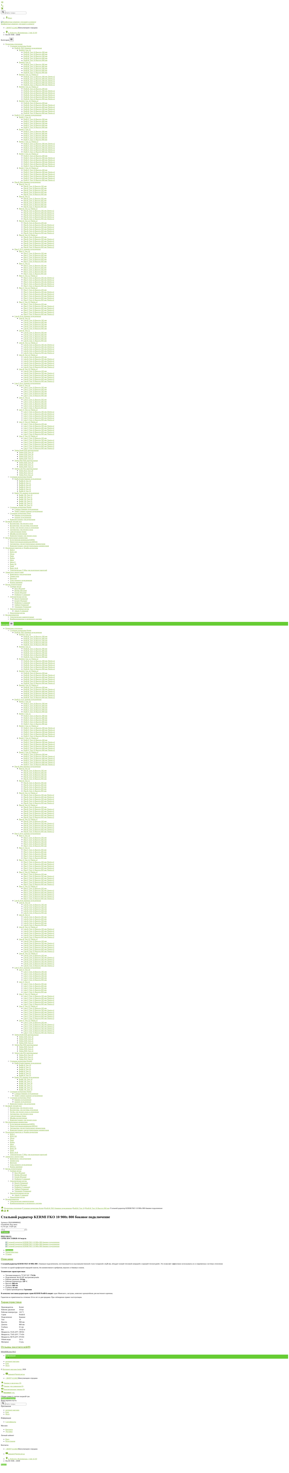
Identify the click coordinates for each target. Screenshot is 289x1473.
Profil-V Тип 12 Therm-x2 (28, 142)
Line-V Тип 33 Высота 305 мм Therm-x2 (38, 440)
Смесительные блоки (18, 532)
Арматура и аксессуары (14, 572)
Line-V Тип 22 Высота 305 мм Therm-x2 (38, 426)
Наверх (4, 1465)
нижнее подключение (22, 517)
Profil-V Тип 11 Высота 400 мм (35, 133)
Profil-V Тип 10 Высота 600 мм (35, 125)
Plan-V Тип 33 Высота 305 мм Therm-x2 (38, 306)
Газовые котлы (15, 586)
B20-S (12, 550)
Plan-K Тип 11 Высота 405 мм (34, 200)
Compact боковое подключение (26, 509)
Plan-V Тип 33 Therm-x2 (28, 302)
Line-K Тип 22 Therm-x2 (28, 355)
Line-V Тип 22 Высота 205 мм (35, 424)
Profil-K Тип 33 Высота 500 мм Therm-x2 (39, 109)
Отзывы (8, 1254)
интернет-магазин (12, 1361)
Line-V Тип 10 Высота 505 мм (35, 391)
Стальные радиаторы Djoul (20, 513)
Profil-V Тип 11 (25, 129)
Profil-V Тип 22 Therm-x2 (28, 154)
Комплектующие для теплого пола (23, 536)
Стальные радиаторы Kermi (20, 46)
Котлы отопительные (13, 584)
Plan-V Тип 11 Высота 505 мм (34, 270)
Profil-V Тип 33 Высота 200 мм (35, 170)
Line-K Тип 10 (24, 318)
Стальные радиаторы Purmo (20, 507)
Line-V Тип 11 (24, 398)
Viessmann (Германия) (22, 607)
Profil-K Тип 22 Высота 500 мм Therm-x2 (39, 95)
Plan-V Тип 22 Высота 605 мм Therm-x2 (38, 298)
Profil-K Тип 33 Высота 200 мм (35, 103)
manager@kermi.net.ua (15, 1374)
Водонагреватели (12, 615)
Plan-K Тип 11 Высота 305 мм (34, 198)
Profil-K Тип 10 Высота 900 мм (35, 60)
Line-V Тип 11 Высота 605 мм (35, 406)
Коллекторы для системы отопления (24, 526)
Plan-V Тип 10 (24, 251)
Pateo (12, 556)
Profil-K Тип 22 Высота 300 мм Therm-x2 (39, 91)
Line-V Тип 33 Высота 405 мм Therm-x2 (38, 442)
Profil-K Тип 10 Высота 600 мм (35, 58)
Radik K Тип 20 (25, 485)
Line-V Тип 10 (24, 385)
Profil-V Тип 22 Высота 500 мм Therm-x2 (39, 162)
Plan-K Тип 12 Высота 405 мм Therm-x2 (38, 213)
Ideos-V (13, 562)
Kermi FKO (11, 1352)
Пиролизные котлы (17, 613)
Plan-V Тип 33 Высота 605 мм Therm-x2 (38, 312)
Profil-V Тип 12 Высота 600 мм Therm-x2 (39, 150)
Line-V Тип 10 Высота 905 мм (35, 395)
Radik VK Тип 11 (25, 497)
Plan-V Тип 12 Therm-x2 (28, 276)
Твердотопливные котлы (19, 609)
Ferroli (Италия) (20, 593)
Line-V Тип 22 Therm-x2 (28, 422)
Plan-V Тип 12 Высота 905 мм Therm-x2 (38, 286)
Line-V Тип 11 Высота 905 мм (35, 408)
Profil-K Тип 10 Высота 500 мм (35, 56)
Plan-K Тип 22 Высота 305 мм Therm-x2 (38, 225)
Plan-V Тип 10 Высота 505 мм (35, 257)
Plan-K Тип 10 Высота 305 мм (35, 186)
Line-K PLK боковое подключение (27, 316)
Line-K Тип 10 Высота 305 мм (35, 320)
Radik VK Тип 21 (25, 501)
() (11, 1383)
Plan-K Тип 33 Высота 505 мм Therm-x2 (38, 243)
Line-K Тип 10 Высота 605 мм (35, 326)
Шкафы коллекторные (18, 534)
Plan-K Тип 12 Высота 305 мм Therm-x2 (38, 211)
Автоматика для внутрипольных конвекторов (27, 544)
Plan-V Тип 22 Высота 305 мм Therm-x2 (38, 292)
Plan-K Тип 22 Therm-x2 (28, 221)
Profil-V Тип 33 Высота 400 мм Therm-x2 (39, 174)
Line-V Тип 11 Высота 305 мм (35, 400)
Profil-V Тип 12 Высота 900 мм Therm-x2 (39, 152)
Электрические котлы (18, 597)
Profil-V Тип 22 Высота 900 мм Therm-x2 (39, 166)
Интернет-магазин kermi (12, 1369)
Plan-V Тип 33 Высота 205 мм (35, 304)
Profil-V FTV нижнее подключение (27, 115)
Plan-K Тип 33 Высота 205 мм (35, 237)
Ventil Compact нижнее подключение (28, 511)
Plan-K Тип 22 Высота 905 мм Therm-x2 (38, 233)
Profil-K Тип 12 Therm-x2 (28, 75)
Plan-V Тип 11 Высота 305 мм (34, 265)
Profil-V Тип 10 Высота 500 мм (35, 123)
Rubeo (12, 558)
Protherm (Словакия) (22, 595)
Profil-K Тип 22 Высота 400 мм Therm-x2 (39, 93)
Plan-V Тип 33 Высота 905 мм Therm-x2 (38, 314)
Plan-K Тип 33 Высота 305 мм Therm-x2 (38, 239)
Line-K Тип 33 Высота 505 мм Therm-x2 (38, 377)
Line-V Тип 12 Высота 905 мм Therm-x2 (38, 420)
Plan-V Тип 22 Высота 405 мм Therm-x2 (38, 294)
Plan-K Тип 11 (24, 196)
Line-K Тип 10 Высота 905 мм (35, 328)
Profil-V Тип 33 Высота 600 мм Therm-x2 (39, 178)
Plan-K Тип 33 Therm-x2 (28, 235)
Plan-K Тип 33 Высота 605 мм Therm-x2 (38, 245)
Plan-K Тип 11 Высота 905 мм (34, 207)
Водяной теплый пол (13, 521)
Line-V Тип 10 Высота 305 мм (35, 387)
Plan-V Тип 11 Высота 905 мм (34, 274)
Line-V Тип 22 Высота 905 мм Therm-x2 (38, 434)
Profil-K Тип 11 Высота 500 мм (35, 68)
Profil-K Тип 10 (25, 50)
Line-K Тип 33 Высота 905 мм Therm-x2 (38, 381)
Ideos (12, 560)
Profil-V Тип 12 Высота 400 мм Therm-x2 (39, 146)
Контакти (9, 1429)
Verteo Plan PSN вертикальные (26, 461)
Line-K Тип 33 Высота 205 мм (35, 371)
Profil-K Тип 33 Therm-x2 (28, 101)
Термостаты (14, 576)
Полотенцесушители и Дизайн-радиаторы (21, 548)
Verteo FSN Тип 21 (26, 456)
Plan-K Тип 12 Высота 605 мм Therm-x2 (38, 217)
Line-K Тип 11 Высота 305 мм (35, 333)
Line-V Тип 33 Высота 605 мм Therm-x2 (38, 446)
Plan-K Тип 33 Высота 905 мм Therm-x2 (38, 247)
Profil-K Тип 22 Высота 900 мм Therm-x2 (39, 99)
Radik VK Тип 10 (25, 495)
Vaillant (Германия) (21, 605)
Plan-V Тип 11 (24, 263)
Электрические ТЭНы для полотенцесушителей (28, 570)
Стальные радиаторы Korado (21, 477)
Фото (7, 1365)
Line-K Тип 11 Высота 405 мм (35, 335)
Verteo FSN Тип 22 (26, 458)
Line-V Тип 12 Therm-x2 (28, 410)
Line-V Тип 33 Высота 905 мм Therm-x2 (38, 448)
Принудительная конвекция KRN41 (24, 542)
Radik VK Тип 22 (25, 503)
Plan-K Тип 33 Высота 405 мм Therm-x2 (38, 241)
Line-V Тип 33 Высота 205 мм (35, 438)
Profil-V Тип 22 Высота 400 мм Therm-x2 (39, 160)
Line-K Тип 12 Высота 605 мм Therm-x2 (38, 351)
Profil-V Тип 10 (25, 117)
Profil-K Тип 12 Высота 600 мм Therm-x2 (39, 83)
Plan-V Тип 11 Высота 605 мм (34, 272)
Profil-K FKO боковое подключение (28, 48)
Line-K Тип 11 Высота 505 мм (35, 337)
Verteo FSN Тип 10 (26, 452)
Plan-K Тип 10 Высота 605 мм (35, 192)
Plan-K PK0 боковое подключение (27, 182)
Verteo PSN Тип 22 (26, 467)
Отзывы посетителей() (15, 1346)
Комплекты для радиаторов (20, 574)
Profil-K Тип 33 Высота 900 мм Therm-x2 (39, 113)
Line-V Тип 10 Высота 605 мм (35, 393)
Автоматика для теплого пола (21, 530)
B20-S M (13, 552)
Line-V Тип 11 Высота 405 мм (35, 402)
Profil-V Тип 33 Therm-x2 (28, 168)
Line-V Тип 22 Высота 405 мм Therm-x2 (38, 428)
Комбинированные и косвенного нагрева (26, 619)
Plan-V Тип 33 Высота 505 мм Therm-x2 (38, 310)
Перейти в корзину (8, 1398)
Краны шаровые (16, 582)
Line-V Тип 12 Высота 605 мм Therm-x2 (38, 418)
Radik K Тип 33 (25, 491)
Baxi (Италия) (19, 588)
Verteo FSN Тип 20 (26, 454)
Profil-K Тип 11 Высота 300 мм (35, 64)
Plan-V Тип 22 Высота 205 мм (35, 290)
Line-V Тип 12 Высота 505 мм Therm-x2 (38, 416)
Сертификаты (15, 1358)
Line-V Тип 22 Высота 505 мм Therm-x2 (38, 430)
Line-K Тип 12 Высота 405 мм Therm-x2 (38, 347)
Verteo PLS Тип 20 (26, 471)
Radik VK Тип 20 (25, 499)
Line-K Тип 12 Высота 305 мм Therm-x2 (38, 345)
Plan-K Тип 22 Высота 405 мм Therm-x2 (38, 227)
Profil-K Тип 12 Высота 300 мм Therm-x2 (39, 77)
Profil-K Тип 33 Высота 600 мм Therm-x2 (39, 111)
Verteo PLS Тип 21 (26, 473)
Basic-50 (13, 564)
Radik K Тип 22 (25, 489)
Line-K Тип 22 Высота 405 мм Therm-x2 (38, 361)
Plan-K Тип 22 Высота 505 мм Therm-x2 (38, 229)
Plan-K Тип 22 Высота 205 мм (35, 223)
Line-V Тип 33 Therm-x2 (28, 436)
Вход (8, 18)
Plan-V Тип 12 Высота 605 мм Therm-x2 (38, 284)
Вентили (13, 578)
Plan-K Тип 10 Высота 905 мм (35, 194)
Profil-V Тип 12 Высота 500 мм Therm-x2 (39, 148)
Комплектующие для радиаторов (22, 519)
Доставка (9, 1431)
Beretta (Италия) (20, 591)
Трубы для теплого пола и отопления (24, 528)
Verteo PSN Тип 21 (26, 465)
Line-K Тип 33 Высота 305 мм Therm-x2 (38, 373)
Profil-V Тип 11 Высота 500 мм (35, 135)
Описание (9, 1250)
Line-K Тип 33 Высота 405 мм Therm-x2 (38, 375)
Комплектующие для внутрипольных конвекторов (29, 546)
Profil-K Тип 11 (25, 62)
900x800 (4, 1352)
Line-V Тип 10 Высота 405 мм (35, 389)
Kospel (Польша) (20, 601)
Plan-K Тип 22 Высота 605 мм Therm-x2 (38, 231)
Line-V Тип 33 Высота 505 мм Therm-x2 (38, 444)
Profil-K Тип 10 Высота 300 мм (35, 52)
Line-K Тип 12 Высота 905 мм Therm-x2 (38, 353)
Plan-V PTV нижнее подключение (27, 249)
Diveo (12, 554)
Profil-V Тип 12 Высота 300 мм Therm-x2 (39, 144)
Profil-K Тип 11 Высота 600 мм (35, 70)
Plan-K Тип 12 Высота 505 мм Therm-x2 (38, 215)
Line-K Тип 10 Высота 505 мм (35, 324)
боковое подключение (22, 515)
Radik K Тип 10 (25, 481)
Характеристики (11, 1252)
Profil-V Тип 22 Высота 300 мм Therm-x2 (39, 158)
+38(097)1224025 (11, 28)
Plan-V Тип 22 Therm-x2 (28, 288)
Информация (10, 1356)
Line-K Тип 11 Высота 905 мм (35, 341)
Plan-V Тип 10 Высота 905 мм (35, 261)
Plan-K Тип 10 (24, 184)
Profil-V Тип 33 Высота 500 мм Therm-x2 (39, 176)
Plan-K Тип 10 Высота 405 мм (35, 188)
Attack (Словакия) (21, 611)
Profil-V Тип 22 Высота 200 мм (35, 156)
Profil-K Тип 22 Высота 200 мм (35, 89)
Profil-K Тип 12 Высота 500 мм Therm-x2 (39, 81)
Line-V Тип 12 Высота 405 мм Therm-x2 (38, 414)
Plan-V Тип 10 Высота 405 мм (35, 255)
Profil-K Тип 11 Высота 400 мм (35, 66)
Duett (12, 566)
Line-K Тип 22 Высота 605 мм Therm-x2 (38, 365)
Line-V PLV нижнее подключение (27, 383)
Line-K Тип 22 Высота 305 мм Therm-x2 (38, 359)
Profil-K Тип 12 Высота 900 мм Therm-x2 (39, 85)
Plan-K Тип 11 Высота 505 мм (34, 202)
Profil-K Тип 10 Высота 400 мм (35, 54)
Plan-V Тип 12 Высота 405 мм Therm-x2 (38, 280)
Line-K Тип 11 (24, 330)
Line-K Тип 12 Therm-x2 (28, 343)
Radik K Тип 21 (25, 487)
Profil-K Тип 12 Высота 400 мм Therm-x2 (39, 79)
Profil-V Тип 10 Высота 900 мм (35, 127)
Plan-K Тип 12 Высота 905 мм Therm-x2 (38, 219)
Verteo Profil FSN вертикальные (26, 450)
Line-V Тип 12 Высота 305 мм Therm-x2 (38, 412)
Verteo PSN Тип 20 (26, 463)
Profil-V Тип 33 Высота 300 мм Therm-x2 (39, 172)
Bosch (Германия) (21, 599)
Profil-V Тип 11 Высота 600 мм (35, 137)
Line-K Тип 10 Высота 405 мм (35, 322)
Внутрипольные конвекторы (16, 538)
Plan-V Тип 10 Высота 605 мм (35, 259)
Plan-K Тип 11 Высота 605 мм (34, 205)
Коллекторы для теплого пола (21, 523)
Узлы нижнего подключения (21, 580)
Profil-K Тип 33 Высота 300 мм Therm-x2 (39, 105)
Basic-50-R (14, 568)
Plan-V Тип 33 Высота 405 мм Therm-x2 (38, 308)
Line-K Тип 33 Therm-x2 (28, 369)
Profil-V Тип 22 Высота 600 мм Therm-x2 (39, 164)
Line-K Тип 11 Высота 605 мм (35, 339)
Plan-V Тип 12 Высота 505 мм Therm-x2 (38, 282)
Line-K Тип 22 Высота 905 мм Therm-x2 (38, 367)
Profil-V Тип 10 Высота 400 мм (35, 121)
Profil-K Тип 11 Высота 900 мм (35, 72)
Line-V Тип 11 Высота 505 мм (35, 404)
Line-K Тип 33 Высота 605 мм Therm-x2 (38, 379)
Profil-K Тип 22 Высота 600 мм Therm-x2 (39, 97)
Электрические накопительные (22, 617)
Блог (7, 1363)
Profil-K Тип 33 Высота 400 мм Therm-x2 (39, 107)
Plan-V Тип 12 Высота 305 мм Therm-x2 (38, 278)
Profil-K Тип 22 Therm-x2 (28, 87)
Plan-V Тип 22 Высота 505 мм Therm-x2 (38, 296)
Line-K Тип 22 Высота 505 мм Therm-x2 (38, 363)
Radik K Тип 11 (25, 483)
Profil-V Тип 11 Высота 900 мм (35, 140)
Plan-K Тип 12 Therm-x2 (28, 209)
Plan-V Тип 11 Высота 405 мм (34, 268)
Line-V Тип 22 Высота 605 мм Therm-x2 (38, 432)
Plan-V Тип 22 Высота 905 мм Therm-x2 (38, 300)
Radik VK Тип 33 (25, 505)
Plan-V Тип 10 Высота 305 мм (35, 253)
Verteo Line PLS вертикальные (26, 469)
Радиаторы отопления (13, 44)
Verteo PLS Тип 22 (26, 475)
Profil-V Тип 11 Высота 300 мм (35, 131)
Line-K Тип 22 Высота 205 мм (35, 357)
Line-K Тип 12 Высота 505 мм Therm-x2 (38, 349)
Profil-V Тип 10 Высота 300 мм (35, 119)
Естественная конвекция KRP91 (22, 540)
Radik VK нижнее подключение (26, 493)
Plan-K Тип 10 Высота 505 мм (35, 190)
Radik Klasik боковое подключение (27, 479)
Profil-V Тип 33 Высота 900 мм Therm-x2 (39, 180)
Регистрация (10, 1441)
